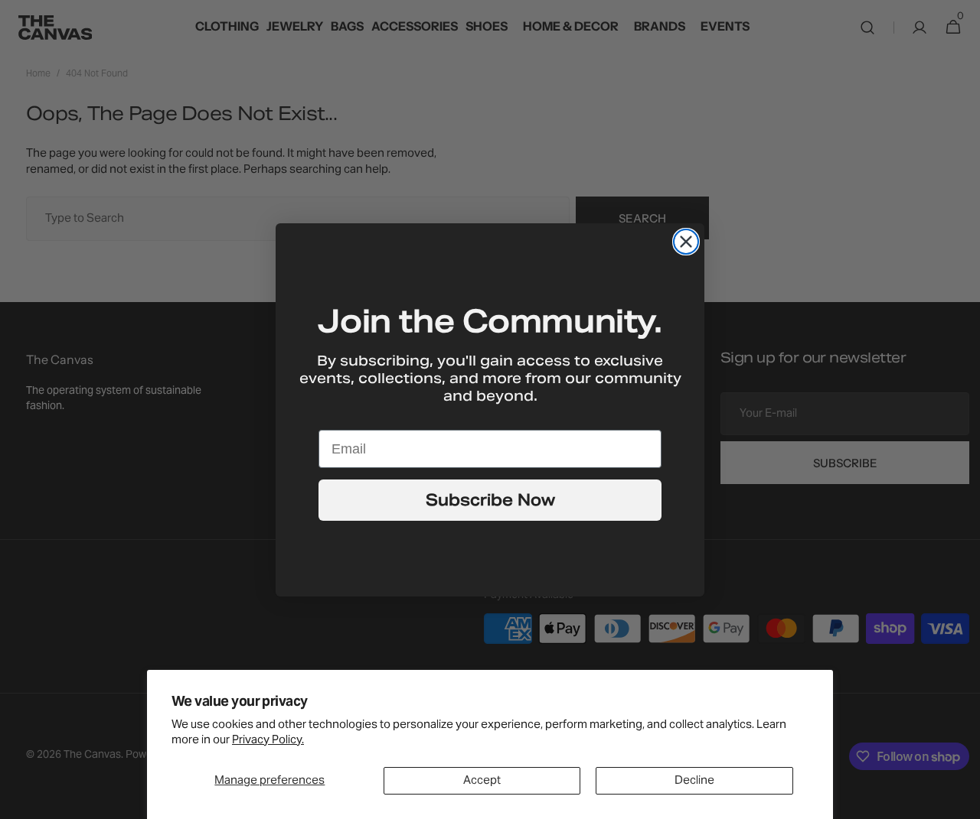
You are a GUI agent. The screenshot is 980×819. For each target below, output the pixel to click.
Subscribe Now (490, 500)
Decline (694, 781)
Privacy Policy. (268, 740)
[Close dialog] (686, 241)
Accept (482, 781)
